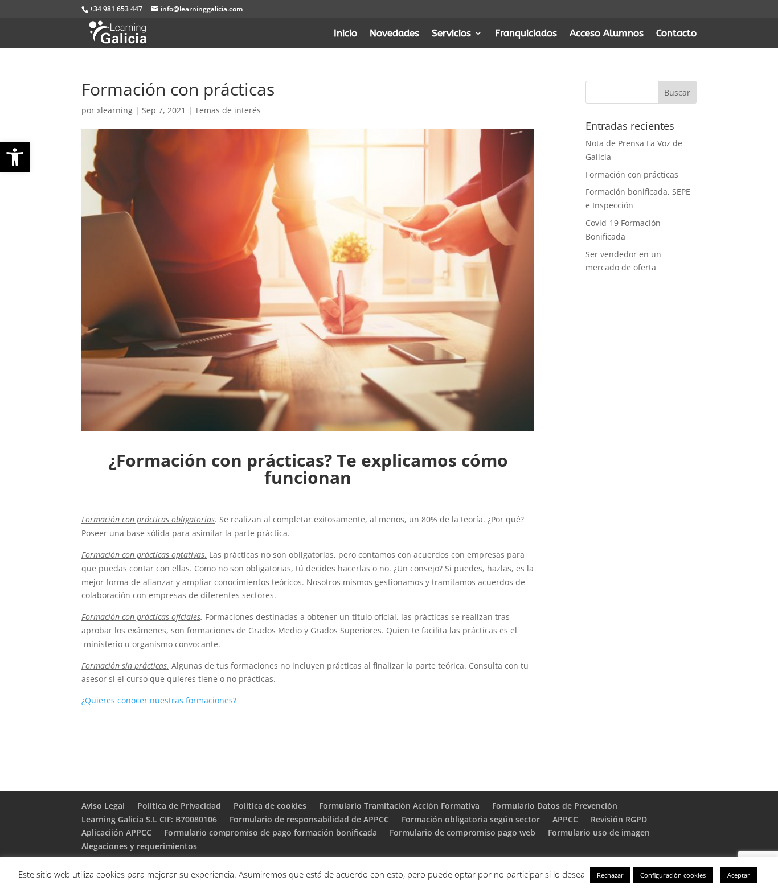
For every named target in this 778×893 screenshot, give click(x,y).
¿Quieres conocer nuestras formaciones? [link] (158, 700)
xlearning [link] (115, 110)
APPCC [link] (565, 819)
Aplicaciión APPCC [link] (116, 832)
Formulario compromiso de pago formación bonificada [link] (270, 832)
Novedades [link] (394, 34)
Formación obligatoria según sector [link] (471, 819)
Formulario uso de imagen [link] (599, 832)
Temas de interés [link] (228, 110)
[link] (15, 157)
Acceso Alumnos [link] (607, 34)
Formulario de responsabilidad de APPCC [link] (309, 819)
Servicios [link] (451, 34)
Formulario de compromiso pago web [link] (462, 832)
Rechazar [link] (610, 875)
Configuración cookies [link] (673, 875)
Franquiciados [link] (526, 34)
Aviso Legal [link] (103, 805)
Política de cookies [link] (270, 805)
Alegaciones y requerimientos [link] (139, 846)
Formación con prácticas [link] (631, 174)
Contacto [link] (676, 34)
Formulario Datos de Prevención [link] (554, 805)
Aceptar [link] (738, 875)
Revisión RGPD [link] (619, 819)
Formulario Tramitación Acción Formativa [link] (399, 805)
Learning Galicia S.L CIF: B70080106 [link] (149, 819)
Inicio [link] (345, 34)
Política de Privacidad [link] (179, 805)
